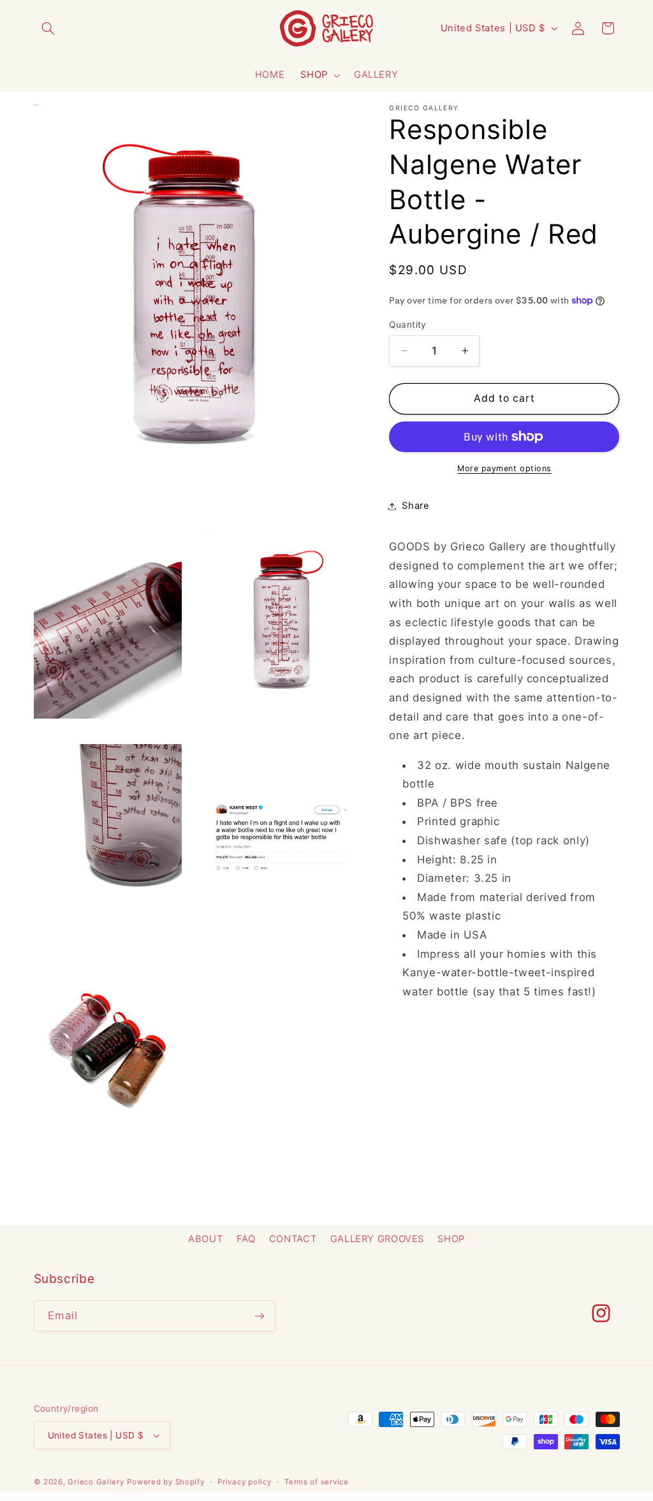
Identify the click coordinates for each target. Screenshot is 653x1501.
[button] (48, 28)
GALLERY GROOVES (377, 1239)
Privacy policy (244, 1481)
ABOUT (205, 1239)
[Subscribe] (259, 1315)
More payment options (504, 468)
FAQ (246, 1239)
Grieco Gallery (96, 1481)
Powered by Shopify (165, 1481)
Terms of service (316, 1481)
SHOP (314, 74)
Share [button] (415, 505)
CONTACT (292, 1239)
